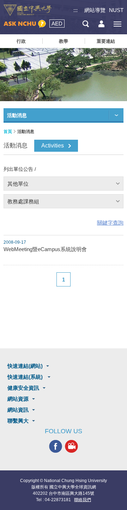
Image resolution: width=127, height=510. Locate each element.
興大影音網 (71, 446)
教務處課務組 (23, 201)
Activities (52, 146)
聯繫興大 (18, 421)
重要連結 (106, 41)
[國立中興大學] (28, 10)
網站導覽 (94, 10)
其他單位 (18, 184)
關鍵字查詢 (110, 223)
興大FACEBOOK (55, 446)
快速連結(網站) (25, 366)
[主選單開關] (117, 24)
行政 (21, 41)
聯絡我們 (82, 499)
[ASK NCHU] (25, 24)
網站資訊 (18, 410)
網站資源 (18, 399)
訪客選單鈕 (101, 24)
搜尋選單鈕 (85, 24)
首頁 (8, 131)
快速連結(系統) (25, 377)
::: (75, 10)
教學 (63, 41)
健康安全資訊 (23, 388)
